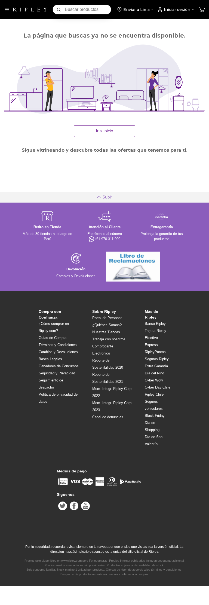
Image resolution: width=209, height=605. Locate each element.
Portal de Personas (107, 318)
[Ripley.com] (30, 9)
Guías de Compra (52, 338)
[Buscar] (59, 9)
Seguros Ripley (157, 359)
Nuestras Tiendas (106, 332)
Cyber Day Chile (157, 387)
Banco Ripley (155, 324)
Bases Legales (50, 359)
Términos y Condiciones (58, 345)
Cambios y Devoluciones (58, 352)
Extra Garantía (156, 366)
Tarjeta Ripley (155, 331)
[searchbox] (88, 9)
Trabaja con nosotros (108, 339)
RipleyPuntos (155, 352)
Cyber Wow (154, 380)
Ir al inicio (104, 131)
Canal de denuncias (107, 417)
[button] (202, 9)
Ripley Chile (154, 394)
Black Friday (155, 416)
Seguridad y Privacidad (57, 373)
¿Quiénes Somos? (107, 325)
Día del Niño (154, 373)
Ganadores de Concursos (59, 366)
